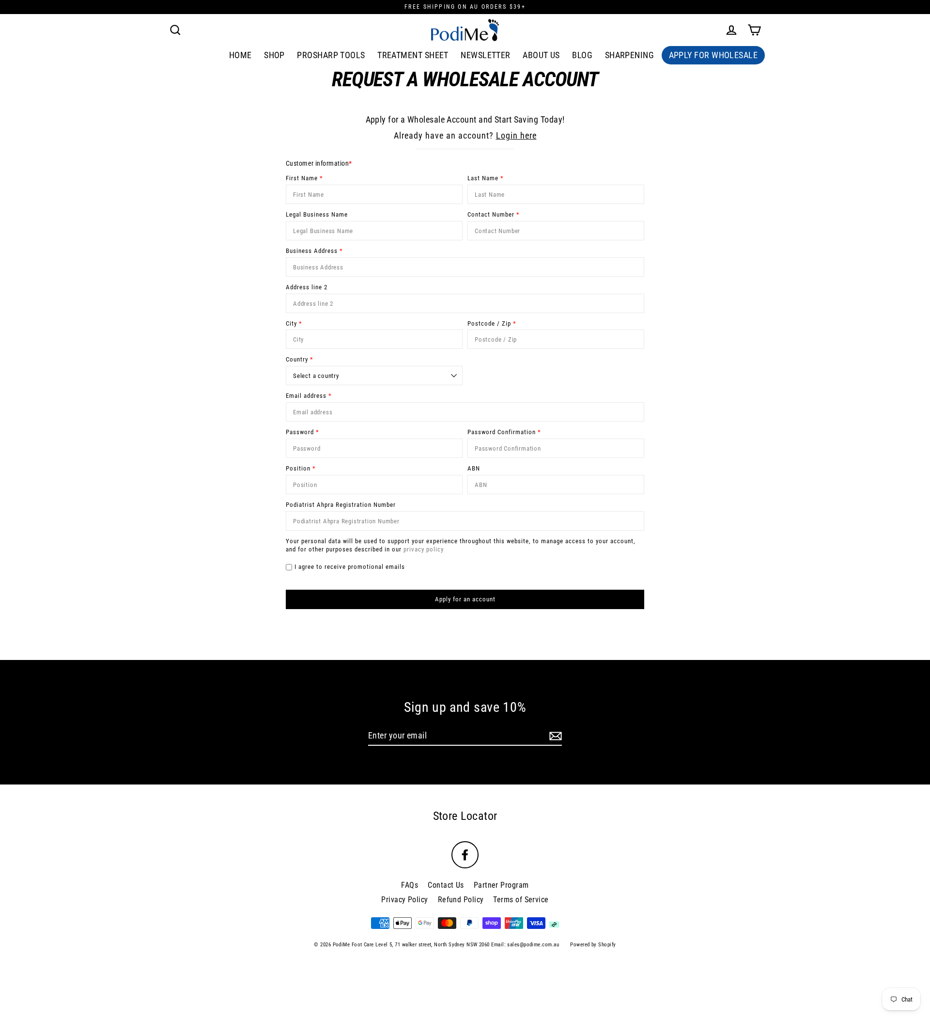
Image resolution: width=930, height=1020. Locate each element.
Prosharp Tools (331, 55)
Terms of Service (520, 899)
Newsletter (486, 55)
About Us (541, 55)
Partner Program (501, 885)
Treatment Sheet (413, 55)
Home (240, 55)
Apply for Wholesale (713, 55)
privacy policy (423, 549)
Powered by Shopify (593, 945)
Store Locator (465, 816)
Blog (582, 55)
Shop (274, 55)
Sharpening (629, 55)
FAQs (409, 885)
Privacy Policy (404, 899)
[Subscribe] (554, 736)
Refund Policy (461, 899)
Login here (516, 135)
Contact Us (446, 885)
